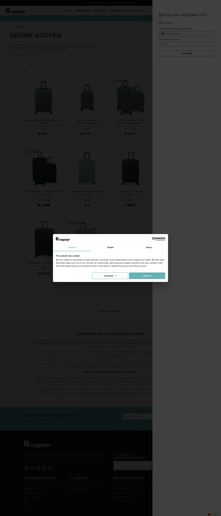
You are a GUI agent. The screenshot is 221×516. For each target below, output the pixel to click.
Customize (108, 276)
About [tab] (149, 247)
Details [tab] (110, 247)
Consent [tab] (72, 247)
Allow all (147, 276)
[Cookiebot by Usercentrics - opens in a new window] (154, 239)
